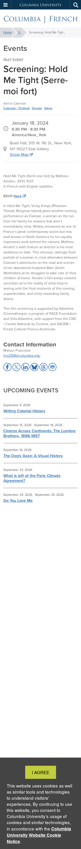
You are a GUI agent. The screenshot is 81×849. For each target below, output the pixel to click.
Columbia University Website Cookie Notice (39, 835)
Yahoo (48, 108)
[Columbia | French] (40, 18)
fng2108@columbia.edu (21, 355)
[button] (5, 5)
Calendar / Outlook (16, 108)
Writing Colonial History (24, 411)
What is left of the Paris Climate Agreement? (32, 478)
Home (7, 32)
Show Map (19, 154)
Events (22, 32)
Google (37, 108)
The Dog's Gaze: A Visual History (33, 456)
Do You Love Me (18, 500)
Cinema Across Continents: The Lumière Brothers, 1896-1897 (39, 433)
